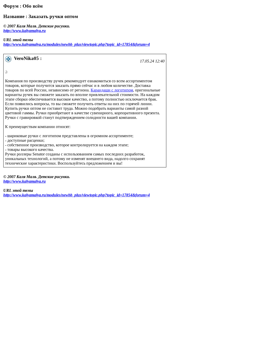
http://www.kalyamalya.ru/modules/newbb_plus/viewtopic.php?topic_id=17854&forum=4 (76, 44)
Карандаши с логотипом (112, 90)
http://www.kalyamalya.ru (24, 30)
